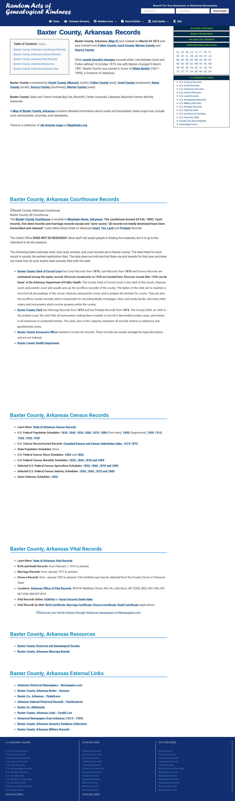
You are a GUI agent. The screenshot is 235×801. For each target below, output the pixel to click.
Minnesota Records (168, 779)
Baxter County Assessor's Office (37, 332)
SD (205, 67)
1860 (88, 432)
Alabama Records (91, 751)
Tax (103, 228)
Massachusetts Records (171, 768)
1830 (64, 432)
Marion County (145, 45)
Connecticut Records (93, 768)
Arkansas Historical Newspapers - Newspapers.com (49, 685)
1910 (158, 432)
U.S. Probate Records (190, 106)
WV (200, 71)
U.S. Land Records (189, 96)
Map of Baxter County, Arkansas (34, 111)
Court (96, 228)
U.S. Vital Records (188, 110)
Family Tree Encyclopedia (192, 121)
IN (191, 55)
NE (177, 63)
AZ (182, 52)
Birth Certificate (55, 605)
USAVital (49, 599)
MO (205, 59)
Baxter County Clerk (29, 310)
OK (182, 67)
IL (187, 55)
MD (182, 59)
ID (182, 55)
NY (200, 63)
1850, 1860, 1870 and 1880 (86, 460)
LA (210, 55)
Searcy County (84, 50)
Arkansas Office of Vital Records (51, 588)
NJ (191, 63)
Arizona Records (91, 758)
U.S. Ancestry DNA (189, 117)
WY (210, 71)
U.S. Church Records (190, 92)
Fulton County (107, 45)
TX (177, 71)
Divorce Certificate (104, 605)
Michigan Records (167, 775)
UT (182, 71)
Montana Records (167, 790)
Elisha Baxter (141, 68)
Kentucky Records (168, 758)
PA (191, 67)
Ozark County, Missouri (63, 82)
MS (200, 59)
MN (196, 59)
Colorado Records (91, 765)
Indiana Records (90, 790)
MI (191, 59)
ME (187, 59)
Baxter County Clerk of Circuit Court (39, 271)
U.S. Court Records (189, 85)
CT (200, 52)
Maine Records (166, 765)
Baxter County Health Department (38, 343)
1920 (20, 438)
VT (187, 71)
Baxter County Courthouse (33, 219)
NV (182, 63)
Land (110, 228)
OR (187, 67)
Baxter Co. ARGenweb (31, 707)
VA (191, 71)
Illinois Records (90, 786)
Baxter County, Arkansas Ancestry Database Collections (52, 724)
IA (196, 55)
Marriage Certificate (79, 605)
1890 (126, 432)
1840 (72, 432)
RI (196, 67)
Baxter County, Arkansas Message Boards (43, 651)
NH (187, 63)
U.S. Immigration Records (192, 99)
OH (177, 67)
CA (191, 52)
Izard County (126, 45)
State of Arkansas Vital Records (53, 560)
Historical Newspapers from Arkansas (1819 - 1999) (50, 718)
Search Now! (220, 11)
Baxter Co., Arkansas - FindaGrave (38, 696)
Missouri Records (167, 786)
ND (210, 63)
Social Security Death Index (76, 599)
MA (177, 59)
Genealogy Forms (188, 124)
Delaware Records (92, 772)
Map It (113, 41)
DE (205, 52)
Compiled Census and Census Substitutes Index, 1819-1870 (101, 443)
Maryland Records (168, 772)
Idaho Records (89, 782)
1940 (36, 438)
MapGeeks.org (77, 125)
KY (205, 55)
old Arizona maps (51, 125)
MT (210, 59)
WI (205, 71)
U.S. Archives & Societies (192, 113)
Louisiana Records (168, 761)
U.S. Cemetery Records (191, 89)
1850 (80, 432)
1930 (28, 438)
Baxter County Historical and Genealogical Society (48, 646)
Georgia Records (91, 779)
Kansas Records (167, 754)
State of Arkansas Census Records (54, 427)
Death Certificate (128, 605)
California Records (92, 761)
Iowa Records (165, 751)
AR (187, 52)
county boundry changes (99, 59)
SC (200, 67)
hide (42, 44)
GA (177, 55)
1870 (96, 432)
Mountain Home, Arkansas (85, 219)
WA (196, 71)
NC (205, 63)
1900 (150, 432)
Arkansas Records (92, 754)
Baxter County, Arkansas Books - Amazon (43, 690)
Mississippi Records (169, 782)
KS (200, 55)
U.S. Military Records (190, 103)
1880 (103, 432)
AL (177, 52)
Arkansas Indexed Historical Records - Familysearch (50, 701)
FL (210, 52)
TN (210, 67)
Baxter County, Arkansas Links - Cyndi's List (44, 712)
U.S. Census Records (190, 82)
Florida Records (90, 775)
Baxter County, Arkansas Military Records (43, 729)
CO (196, 52)
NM (196, 63)
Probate (125, 228)
